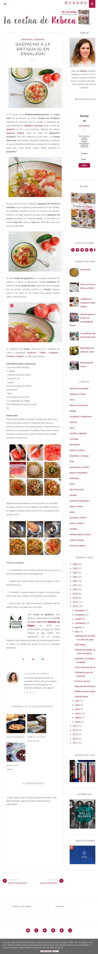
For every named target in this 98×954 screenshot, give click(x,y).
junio (77, 701)
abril (77, 709)
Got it (55, 951)
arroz (72, 400)
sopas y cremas (77, 540)
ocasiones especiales (79, 501)
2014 (75, 730)
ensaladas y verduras (33, 39)
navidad (73, 495)
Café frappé (80, 644)
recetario (74, 529)
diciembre (79, 610)
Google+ (20, 356)
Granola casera (81, 696)
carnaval (73, 422)
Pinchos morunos (82, 681)
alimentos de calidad (79, 388)
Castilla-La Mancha (78, 433)
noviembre (80, 615)
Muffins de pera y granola (86, 691)
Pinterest (10, 356)
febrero (78, 717)
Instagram (53, 352)
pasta (72, 512)
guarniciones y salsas (79, 467)
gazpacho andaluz (15, 133)
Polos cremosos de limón (86, 667)
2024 (75, 572)
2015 (75, 726)
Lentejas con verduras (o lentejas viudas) (89, 303)
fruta (72, 461)
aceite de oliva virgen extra (44, 622)
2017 (75, 602)
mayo (77, 705)
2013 (75, 734)
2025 (75, 568)
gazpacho (10, 129)
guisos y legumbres (78, 473)
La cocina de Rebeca (36, 673)
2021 (75, 585)
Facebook (31, 352)
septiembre (80, 623)
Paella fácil (85, 269)
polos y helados (77, 523)
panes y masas (76, 506)
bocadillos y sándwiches (81, 416)
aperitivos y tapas (78, 394)
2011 (75, 743)
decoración (74, 444)
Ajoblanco (28, 125)
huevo (72, 484)
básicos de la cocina (79, 405)
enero (77, 722)
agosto (78, 627)
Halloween (74, 478)
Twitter (42, 352)
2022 (75, 581)
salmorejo (38, 125)
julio (77, 631)
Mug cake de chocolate (85, 686)
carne (72, 428)
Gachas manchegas (15, 737)
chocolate (74, 439)
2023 (75, 577)
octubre (78, 619)
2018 (75, 598)
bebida (73, 411)
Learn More (46, 951)
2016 (75, 606)
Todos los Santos (77, 546)
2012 (75, 738)
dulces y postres (77, 450)
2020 (75, 589)
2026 (75, 564)
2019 (75, 593)
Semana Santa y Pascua (80, 534)
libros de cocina (77, 489)
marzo (78, 713)
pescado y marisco (78, 517)
